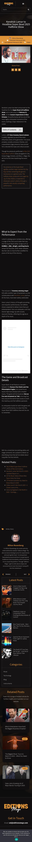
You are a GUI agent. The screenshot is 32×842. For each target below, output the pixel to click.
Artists (8, 529)
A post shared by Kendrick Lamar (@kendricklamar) (17, 370)
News (28, 42)
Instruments (7, 683)
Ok (16, 839)
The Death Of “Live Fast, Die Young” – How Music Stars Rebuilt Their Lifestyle (20, 652)
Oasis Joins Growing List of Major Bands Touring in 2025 (15, 784)
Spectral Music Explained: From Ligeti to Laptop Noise (21, 639)
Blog (4, 679)
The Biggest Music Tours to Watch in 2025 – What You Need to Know (16, 756)
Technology (7, 675)
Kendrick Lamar (19, 295)
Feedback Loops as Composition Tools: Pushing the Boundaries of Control (21, 614)
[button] (23, 3)
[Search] (28, 9)
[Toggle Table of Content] (19, 129)
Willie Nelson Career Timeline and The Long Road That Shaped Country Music (20, 601)
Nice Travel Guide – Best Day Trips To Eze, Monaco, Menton (21, 626)
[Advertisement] (16, 89)
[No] (30, 836)
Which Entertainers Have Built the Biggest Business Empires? (15, 727)
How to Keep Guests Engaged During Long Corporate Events (20, 588)
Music (5, 671)
